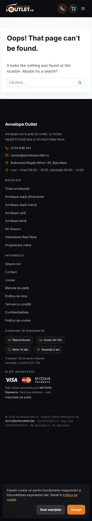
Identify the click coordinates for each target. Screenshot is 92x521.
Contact (11, 272)
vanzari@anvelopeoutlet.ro (30, 155)
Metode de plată (17, 288)
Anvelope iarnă (15, 221)
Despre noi (13, 264)
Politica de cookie (17, 320)
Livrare (10, 280)
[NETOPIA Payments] (42, 380)
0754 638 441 (21, 148)
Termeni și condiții (18, 304)
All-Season (13, 229)
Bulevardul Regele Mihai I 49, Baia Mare (39, 163)
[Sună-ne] (62, 8)
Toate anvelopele (17, 189)
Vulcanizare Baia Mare (21, 237)
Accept (76, 509)
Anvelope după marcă (21, 205)
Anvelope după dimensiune (24, 197)
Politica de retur (16, 296)
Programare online (18, 245)
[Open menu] (83, 8)
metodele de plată (18, 397)
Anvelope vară (15, 213)
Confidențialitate (16, 312)
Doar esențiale (50, 509)
